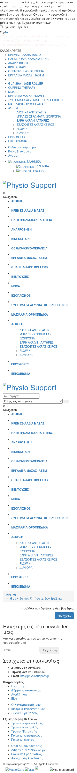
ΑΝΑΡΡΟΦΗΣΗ (18, 63)
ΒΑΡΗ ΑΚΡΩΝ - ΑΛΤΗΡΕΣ (36, 342)
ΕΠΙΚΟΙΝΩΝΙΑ (17, 141)
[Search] (66, 401)
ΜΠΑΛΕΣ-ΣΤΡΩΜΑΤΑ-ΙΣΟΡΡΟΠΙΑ (38, 116)
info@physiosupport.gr (34, 676)
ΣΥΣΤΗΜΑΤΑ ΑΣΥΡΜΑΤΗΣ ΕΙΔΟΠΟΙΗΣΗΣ (35, 100)
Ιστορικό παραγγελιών (28, 709)
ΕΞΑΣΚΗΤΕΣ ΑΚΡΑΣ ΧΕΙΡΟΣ (35, 124)
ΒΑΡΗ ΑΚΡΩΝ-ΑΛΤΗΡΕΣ (32, 120)
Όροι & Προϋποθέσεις (26, 746)
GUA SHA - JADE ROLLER (25, 83)
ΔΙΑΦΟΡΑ (22, 133)
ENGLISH (39, 171)
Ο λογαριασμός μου (26, 705)
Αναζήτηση (19, 694)
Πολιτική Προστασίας (26, 754)
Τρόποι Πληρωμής (24, 731)
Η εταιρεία (19, 686)
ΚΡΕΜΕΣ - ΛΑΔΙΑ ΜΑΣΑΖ (24, 55)
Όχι (2, 32)
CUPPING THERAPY (21, 87)
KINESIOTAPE (17, 67)
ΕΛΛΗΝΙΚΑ (33, 161)
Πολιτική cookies (22, 739)
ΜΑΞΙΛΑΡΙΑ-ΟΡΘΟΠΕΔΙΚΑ (26, 104)
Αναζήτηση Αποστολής (27, 758)
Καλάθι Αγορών (19, 151)
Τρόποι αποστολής (24, 727)
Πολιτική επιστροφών (26, 735)
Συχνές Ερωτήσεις (24, 713)
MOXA (12, 92)
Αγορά (13, 155)
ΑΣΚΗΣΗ (13, 108)
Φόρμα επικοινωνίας (26, 690)
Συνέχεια (64, 616)
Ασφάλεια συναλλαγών (29, 750)
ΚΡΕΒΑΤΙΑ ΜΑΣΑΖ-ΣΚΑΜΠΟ (26, 96)
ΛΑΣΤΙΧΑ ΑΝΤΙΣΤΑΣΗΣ (31, 112)
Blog (14, 698)
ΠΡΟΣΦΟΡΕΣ (17, 137)
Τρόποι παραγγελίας (27, 723)
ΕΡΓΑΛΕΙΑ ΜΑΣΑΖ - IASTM (26, 75)
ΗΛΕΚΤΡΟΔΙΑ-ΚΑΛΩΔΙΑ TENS (28, 59)
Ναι (7, 32)
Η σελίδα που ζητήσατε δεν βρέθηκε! (36, 598)
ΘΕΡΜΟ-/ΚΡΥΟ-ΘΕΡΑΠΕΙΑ (26, 71)
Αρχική (11, 594)
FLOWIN (22, 129)
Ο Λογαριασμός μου (22, 147)
